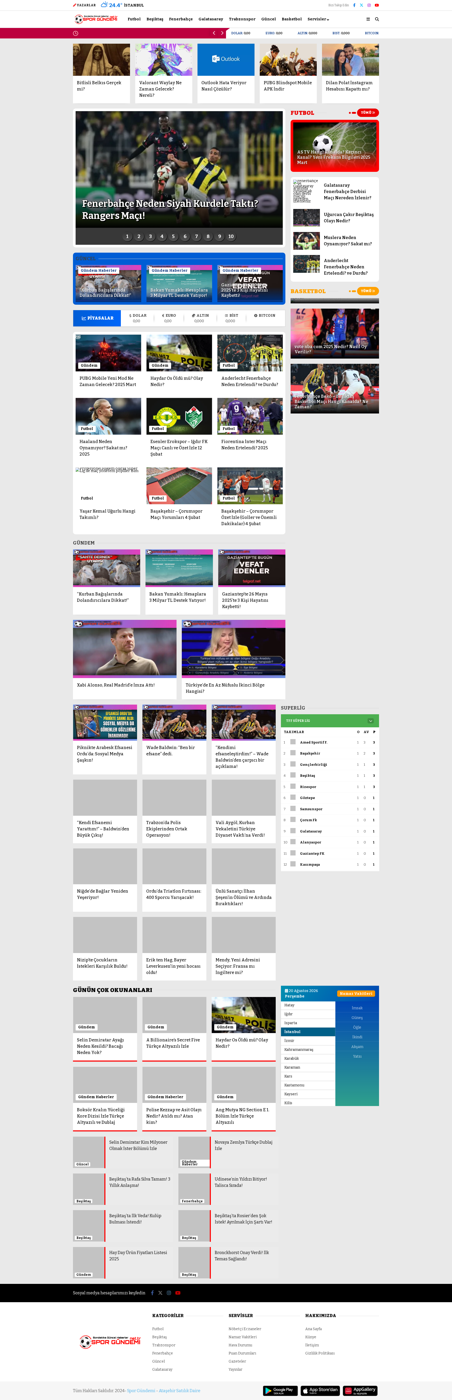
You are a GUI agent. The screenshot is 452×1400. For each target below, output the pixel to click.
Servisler (317, 19)
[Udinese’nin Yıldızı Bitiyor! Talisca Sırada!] (194, 1179)
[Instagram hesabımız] (369, 5)
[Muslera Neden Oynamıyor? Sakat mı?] (306, 248)
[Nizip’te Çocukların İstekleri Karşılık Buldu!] (105, 935)
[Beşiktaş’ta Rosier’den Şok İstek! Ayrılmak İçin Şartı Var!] (194, 1202)
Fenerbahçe (403, 96)
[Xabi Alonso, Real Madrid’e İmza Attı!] (125, 649)
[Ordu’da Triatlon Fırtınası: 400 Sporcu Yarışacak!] (174, 866)
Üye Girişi (404, 51)
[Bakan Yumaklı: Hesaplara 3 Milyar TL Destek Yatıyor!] (179, 300)
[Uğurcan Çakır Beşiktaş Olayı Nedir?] (306, 225)
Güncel (398, 128)
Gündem (89, 365)
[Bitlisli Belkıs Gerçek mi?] (101, 60)
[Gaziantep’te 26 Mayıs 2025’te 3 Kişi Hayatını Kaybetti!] (250, 300)
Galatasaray (403, 107)
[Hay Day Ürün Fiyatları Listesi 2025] (88, 1225)
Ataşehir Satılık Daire (179, 1338)
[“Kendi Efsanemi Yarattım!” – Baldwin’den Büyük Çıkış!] (105, 798)
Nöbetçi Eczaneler (413, 160)
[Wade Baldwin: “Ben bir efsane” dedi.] (174, 723)
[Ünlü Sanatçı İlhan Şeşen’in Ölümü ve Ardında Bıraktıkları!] (244, 866)
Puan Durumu (408, 204)
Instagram (421, 258)
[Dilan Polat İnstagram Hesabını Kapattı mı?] (350, 60)
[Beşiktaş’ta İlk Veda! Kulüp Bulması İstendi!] (88, 1202)
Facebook (420, 228)
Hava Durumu (407, 171)
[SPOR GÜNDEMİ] (96, 22)
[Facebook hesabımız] (354, 5)
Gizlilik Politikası (320, 1301)
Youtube (422, 272)
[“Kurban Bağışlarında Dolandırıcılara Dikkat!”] (108, 300)
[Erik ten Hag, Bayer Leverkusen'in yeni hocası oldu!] (174, 935)
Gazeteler (405, 193)
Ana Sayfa (405, 29)
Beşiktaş (400, 86)
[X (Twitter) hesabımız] (419, 243)
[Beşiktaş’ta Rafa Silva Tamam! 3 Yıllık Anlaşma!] (88, 1176)
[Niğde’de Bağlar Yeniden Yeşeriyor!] (105, 866)
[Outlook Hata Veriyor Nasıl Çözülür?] (226, 60)
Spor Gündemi (141, 1338)
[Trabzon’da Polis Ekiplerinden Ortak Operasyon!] (174, 798)
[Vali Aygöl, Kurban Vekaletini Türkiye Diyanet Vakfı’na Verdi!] (244, 798)
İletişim (312, 1293)
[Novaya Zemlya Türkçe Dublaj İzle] (194, 1148)
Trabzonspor (404, 117)
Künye (310, 1285)
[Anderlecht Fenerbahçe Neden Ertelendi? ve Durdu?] (306, 271)
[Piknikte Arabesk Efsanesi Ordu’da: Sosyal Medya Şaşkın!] (105, 723)
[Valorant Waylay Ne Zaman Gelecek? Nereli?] (163, 60)
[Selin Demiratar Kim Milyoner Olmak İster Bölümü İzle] (88, 1153)
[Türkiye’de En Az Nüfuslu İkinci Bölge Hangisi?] (233, 649)
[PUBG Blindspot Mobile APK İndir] (288, 60)
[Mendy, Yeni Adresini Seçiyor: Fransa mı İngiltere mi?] (244, 935)
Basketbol (401, 138)
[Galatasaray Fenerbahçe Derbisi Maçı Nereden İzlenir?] (306, 201)
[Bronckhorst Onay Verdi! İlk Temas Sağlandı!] (194, 1222)
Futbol (398, 75)
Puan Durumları (242, 1301)
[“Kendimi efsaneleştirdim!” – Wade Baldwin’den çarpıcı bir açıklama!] (244, 723)
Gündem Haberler (99, 270)
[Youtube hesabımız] (377, 5)
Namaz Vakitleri (412, 182)
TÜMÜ (366, 113)
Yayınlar (235, 1317)
